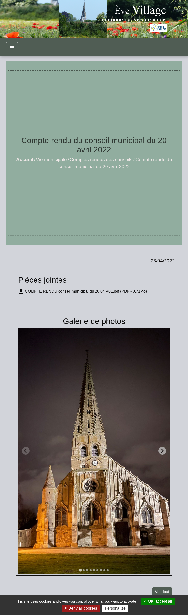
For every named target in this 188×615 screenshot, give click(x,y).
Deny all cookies (82, 608)
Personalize (115, 608)
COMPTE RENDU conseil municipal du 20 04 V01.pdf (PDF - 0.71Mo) (82, 292)
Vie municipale (51, 159)
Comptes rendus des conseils (101, 159)
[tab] (80, 570)
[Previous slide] (26, 451)
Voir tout (162, 592)
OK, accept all (159, 601)
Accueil (24, 159)
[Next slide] (162, 451)
